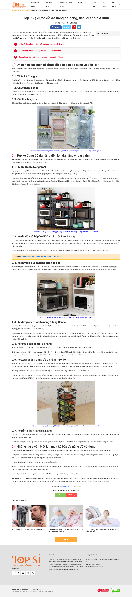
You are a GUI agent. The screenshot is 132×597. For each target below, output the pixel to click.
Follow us (15, 569)
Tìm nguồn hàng (49, 4)
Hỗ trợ (104, 4)
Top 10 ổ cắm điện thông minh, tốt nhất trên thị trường (41, 256)
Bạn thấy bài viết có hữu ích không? (66, 490)
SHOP (114, 6)
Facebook (56, 27)
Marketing (82, 2)
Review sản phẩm (35, 4)
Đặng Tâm (61, 23)
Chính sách (94, 4)
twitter (67, 27)
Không (72, 495)
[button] (14, 573)
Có (62, 495)
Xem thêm (66, 539)
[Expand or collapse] (117, 33)
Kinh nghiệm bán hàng (66, 4)
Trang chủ (15, 10)
